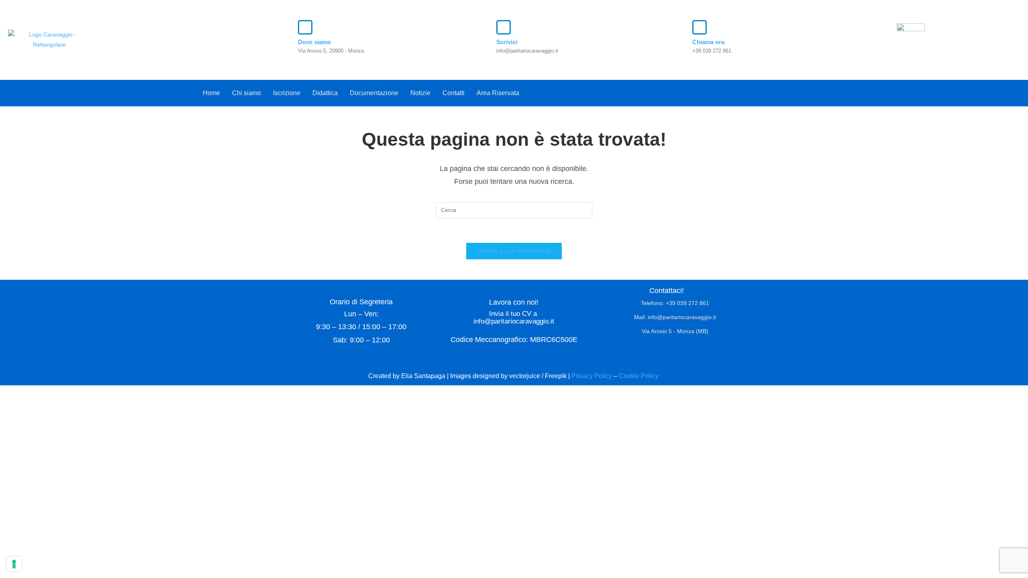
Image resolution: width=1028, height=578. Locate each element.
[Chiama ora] (699, 27)
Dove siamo (314, 42)
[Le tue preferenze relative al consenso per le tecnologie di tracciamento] (14, 564)
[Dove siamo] (305, 27)
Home (211, 93)
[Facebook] (807, 91)
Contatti (454, 93)
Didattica (325, 93)
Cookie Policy (639, 375)
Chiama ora (708, 42)
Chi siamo (246, 93)
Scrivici (506, 42)
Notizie (420, 93)
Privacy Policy (591, 375)
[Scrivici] (503, 27)
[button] (500, 93)
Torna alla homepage (514, 251)
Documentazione (374, 93)
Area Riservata (498, 93)
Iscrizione (286, 93)
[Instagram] (824, 91)
